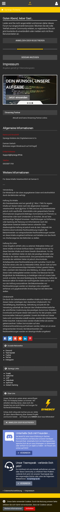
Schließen (29, 508)
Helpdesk (10, 380)
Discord (13, 97)
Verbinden (25, 453)
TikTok (8, 357)
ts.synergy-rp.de (33, 479)
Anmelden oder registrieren (30, 40)
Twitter (8, 355)
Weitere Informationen (13, 508)
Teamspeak (10, 353)
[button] (3, 3)
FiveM (8, 373)
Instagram (10, 360)
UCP (7, 378)
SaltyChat (9, 376)
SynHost (9, 383)
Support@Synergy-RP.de (12, 155)
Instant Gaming (12, 385)
